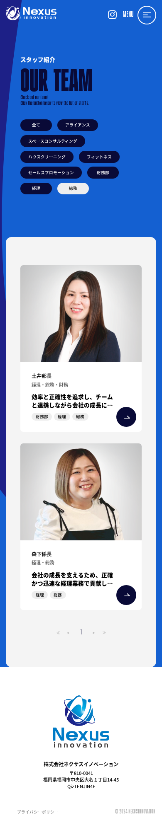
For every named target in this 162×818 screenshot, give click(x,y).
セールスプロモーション (51, 172)
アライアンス (77, 125)
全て (36, 125)
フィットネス (99, 157)
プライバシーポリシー (38, 812)
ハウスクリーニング (47, 157)
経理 (36, 188)
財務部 (103, 172)
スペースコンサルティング (52, 141)
